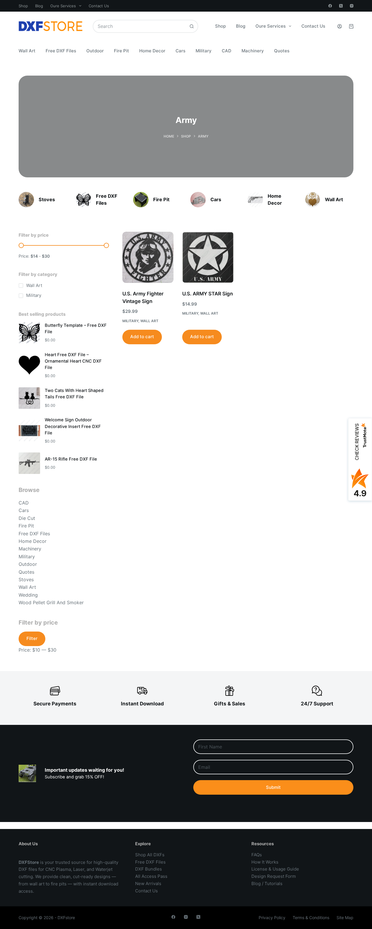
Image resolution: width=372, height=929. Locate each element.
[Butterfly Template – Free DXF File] (29, 332)
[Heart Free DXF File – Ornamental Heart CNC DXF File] (29, 365)
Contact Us (99, 5)
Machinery (253, 51)
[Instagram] (351, 6)
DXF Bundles (148, 869)
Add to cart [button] (142, 336)
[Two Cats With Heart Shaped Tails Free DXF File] (29, 398)
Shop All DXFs (149, 854)
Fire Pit (121, 51)
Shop (23, 5)
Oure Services (63, 5)
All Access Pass (151, 876)
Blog (39, 5)
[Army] (26, 199)
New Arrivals (148, 883)
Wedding (28, 595)
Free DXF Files (61, 51)
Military (204, 51)
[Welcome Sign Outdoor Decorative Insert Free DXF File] (29, 430)
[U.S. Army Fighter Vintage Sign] (148, 257)
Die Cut (27, 518)
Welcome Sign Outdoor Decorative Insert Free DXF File (73, 426)
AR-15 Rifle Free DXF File (71, 459)
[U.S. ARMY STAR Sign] (207, 257)
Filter (31, 638)
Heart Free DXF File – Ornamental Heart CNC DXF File (73, 361)
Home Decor (152, 51)
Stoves (47, 199)
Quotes (281, 51)
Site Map (345, 917)
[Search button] (192, 26)
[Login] (339, 26)
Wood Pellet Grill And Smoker (51, 602)
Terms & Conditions (311, 917)
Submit (273, 787)
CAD (226, 51)
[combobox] (139, 26)
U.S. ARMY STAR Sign (207, 294)
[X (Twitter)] (341, 6)
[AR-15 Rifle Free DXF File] (29, 463)
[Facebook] (330, 6)
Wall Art (27, 51)
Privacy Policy (272, 917)
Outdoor (95, 51)
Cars (180, 51)
